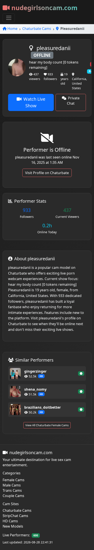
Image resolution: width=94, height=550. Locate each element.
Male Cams (12, 485)
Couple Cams (13, 495)
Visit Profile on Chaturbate (47, 172)
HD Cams (10, 521)
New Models (13, 526)
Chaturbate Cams (36, 28)
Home (12, 28)
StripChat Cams (15, 515)
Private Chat (73, 101)
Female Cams (13, 479)
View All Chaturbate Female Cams (47, 425)
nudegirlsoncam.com (44, 7)
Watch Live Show (34, 102)
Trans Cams (12, 490)
